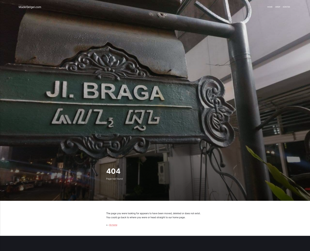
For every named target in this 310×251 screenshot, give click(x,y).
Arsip (277, 7)
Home (270, 7)
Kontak (286, 7)
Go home (113, 225)
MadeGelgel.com (30, 7)
